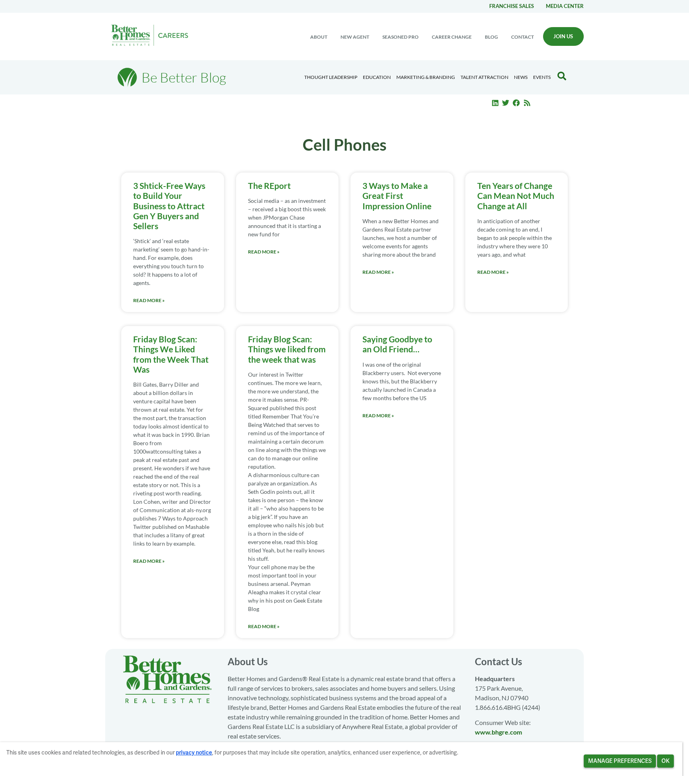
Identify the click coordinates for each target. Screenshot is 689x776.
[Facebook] (516, 102)
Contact (522, 37)
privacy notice (194, 752)
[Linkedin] (495, 102)
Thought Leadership (330, 77)
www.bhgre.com (498, 732)
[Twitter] (506, 102)
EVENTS (542, 77)
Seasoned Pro (400, 37)
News (521, 77)
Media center (565, 6)
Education (377, 77)
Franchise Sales (511, 6)
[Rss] (527, 102)
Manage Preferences (620, 760)
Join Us (563, 36)
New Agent (355, 37)
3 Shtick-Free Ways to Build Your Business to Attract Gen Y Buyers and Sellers (169, 206)
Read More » (149, 300)
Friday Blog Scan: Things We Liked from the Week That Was (171, 354)
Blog (491, 37)
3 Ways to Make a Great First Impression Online (396, 195)
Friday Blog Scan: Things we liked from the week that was (287, 349)
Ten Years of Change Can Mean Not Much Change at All (515, 195)
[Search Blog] (561, 76)
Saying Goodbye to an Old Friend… (397, 344)
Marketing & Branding (425, 77)
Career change (452, 37)
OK (665, 760)
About (318, 37)
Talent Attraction (484, 77)
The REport (269, 186)
